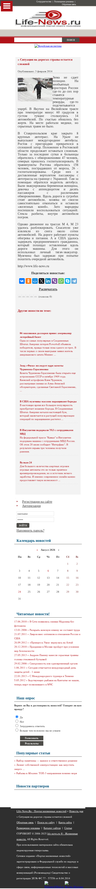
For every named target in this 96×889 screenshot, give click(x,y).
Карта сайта (65, 822)
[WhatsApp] (61, 281)
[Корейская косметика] (48, 46)
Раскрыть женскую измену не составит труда (55, 630)
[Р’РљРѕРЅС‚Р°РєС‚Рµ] (22, 281)
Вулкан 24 (26, 462)
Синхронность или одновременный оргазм (54, 663)
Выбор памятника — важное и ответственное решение (46, 760)
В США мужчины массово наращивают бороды (48, 401)
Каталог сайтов (52, 828)
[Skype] (67, 281)
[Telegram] (74, 281)
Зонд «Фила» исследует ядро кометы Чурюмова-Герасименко (41, 367)
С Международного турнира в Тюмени (52, 676)
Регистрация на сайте (37, 501)
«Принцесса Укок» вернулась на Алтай (51, 642)
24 (19, 591)
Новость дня (76, 811)
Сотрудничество (43, 1)
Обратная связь (69, 4)
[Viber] (54, 281)
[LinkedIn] (48, 281)
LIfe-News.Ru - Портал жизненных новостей (41, 811)
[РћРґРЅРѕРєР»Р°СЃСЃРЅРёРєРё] (28, 281)
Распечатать (48, 289)
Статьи (68, 828)
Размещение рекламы (64, 1)
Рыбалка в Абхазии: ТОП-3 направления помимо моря (46, 773)
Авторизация (31, 505)
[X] (41, 281)
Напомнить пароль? (30, 530)
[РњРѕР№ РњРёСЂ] (35, 281)
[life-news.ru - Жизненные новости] (48, 26)
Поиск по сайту (46, 822)
